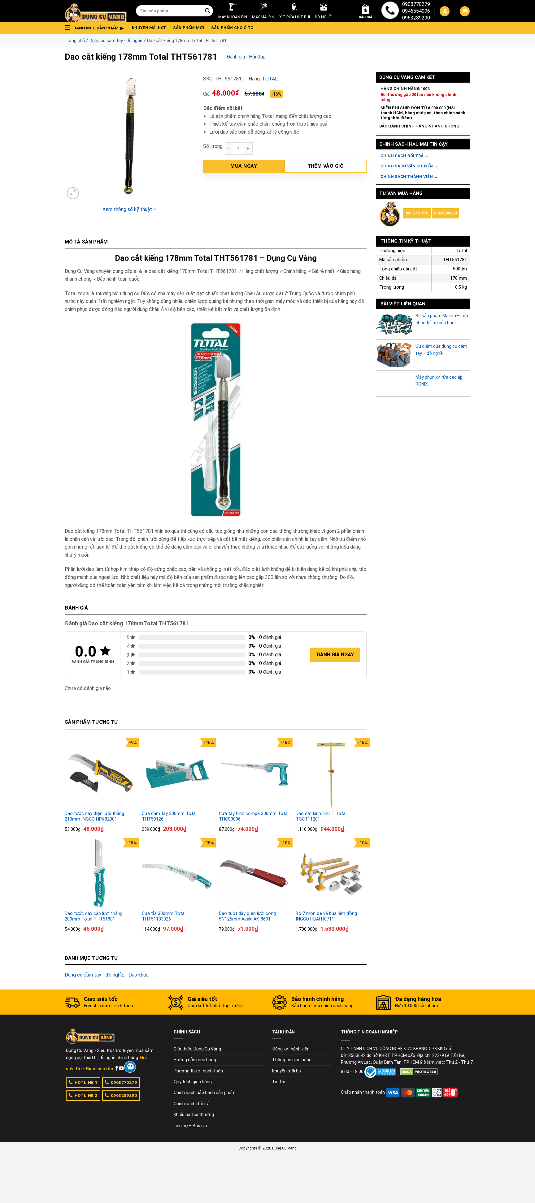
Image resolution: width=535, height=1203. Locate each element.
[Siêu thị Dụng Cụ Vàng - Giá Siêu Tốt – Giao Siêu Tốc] (96, 11)
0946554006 (416, 11)
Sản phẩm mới (188, 27)
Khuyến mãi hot (149, 27)
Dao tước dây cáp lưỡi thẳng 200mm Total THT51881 (94, 916)
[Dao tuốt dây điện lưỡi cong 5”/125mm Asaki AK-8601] (254, 873)
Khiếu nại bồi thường (194, 1114)
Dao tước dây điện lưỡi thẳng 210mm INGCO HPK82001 (94, 816)
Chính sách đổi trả (192, 1103)
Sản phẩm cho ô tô (232, 27)
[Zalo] (130, 1067)
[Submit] (207, 11)
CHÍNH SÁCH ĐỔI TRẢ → (404, 155)
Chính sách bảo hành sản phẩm (205, 1092)
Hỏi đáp (257, 57)
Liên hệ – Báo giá (190, 1125)
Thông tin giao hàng (291, 1059)
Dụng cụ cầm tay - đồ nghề (115, 40)
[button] (96, 28)
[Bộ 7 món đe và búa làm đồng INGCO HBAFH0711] (331, 873)
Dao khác (138, 975)
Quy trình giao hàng (193, 1081)
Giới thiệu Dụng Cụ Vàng (197, 1048)
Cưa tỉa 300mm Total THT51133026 (163, 916)
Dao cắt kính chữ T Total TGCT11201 (321, 816)
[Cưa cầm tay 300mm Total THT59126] (177, 773)
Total (270, 79)
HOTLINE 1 (86, 1082)
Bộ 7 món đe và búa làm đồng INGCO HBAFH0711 (326, 916)
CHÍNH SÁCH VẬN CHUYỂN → (409, 166)
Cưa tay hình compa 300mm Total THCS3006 (254, 816)
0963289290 (416, 18)
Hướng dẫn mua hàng (195, 1059)
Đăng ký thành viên (291, 1048)
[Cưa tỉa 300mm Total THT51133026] (177, 873)
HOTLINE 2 (86, 1095)
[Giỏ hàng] (465, 11)
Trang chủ (75, 40)
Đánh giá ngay (335, 655)
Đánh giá (236, 57)
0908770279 (416, 4)
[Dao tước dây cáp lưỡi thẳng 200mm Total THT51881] (100, 873)
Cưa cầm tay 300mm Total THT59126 (169, 816)
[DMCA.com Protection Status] (419, 1071)
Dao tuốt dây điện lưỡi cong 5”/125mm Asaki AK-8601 (247, 916)
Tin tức (279, 1081)
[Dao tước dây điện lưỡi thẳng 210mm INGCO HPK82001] (100, 773)
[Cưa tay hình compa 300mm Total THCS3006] (254, 773)
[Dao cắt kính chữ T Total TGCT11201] (331, 773)
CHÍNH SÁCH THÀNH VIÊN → (409, 176)
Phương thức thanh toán (198, 1070)
